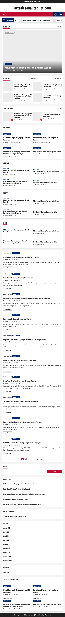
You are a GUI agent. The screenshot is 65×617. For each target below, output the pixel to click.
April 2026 (6, 544)
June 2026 (6, 536)
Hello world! (22, 516)
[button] (3, 14)
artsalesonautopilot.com (32, 8)
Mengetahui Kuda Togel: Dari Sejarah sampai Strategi (19, 381)
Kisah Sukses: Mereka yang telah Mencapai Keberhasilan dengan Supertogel (8, 97)
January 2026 (7, 556)
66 (37, 459)
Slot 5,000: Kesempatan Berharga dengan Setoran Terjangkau (22, 443)
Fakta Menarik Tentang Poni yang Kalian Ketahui (31, 20)
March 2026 (6, 548)
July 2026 (6, 532)
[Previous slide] (58, 27)
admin (7, 70)
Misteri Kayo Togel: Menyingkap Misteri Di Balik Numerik (8, 86)
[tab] (6, 79)
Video (60, 14)
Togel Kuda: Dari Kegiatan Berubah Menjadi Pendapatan (20, 401)
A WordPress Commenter (11, 516)
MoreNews (38, 615)
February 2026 (7, 552)
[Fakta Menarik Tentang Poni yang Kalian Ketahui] (32, 51)
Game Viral (8, 64)
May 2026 (6, 540)
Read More (8, 268)
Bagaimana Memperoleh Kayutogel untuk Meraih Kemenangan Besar (41, 116)
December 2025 (7, 560)
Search (5, 467)
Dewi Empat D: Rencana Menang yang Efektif (37, 97)
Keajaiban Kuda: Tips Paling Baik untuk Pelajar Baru (19, 360)
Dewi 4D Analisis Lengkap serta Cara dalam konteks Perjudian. (22, 422)
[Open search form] (51, 14)
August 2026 (6, 528)
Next (41, 459)
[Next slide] (60, 27)
